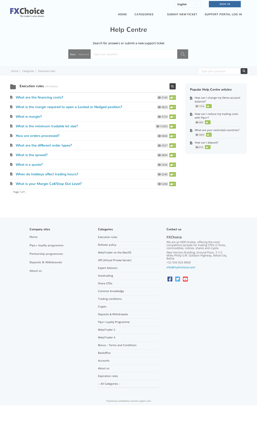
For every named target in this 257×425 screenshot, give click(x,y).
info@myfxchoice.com (181, 267)
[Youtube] (185, 279)
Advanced (83, 54)
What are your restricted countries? (217, 130)
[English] (187, 5)
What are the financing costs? (39, 97)
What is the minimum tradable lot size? (47, 126)
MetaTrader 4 (106, 337)
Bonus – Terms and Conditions (117, 345)
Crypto (102, 306)
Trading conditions (110, 298)
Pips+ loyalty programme (46, 245)
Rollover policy (107, 244)
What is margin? (29, 116)
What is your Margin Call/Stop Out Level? (49, 184)
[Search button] (182, 54)
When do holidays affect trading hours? (47, 174)
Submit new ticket (182, 14)
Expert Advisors (108, 267)
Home (122, 14)
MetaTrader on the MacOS (114, 252)
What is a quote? (29, 164)
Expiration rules (108, 376)
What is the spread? (32, 155)
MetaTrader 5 (106, 329)
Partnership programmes (46, 254)
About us (36, 271)
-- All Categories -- (109, 383)
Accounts (103, 360)
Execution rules (107, 237)
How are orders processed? (37, 136)
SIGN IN (225, 4)
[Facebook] (169, 279)
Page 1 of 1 (19, 192)
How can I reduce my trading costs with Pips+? (216, 115)
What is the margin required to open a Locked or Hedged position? (69, 107)
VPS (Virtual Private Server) (114, 260)
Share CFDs (105, 283)
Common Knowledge (111, 291)
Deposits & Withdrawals (46, 262)
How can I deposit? (206, 142)
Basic (73, 54)
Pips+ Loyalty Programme (114, 322)
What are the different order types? (44, 145)
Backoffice (104, 352)
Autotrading (105, 275)
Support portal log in (223, 14)
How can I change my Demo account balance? (217, 99)
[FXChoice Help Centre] (27, 10)
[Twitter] (177, 279)
